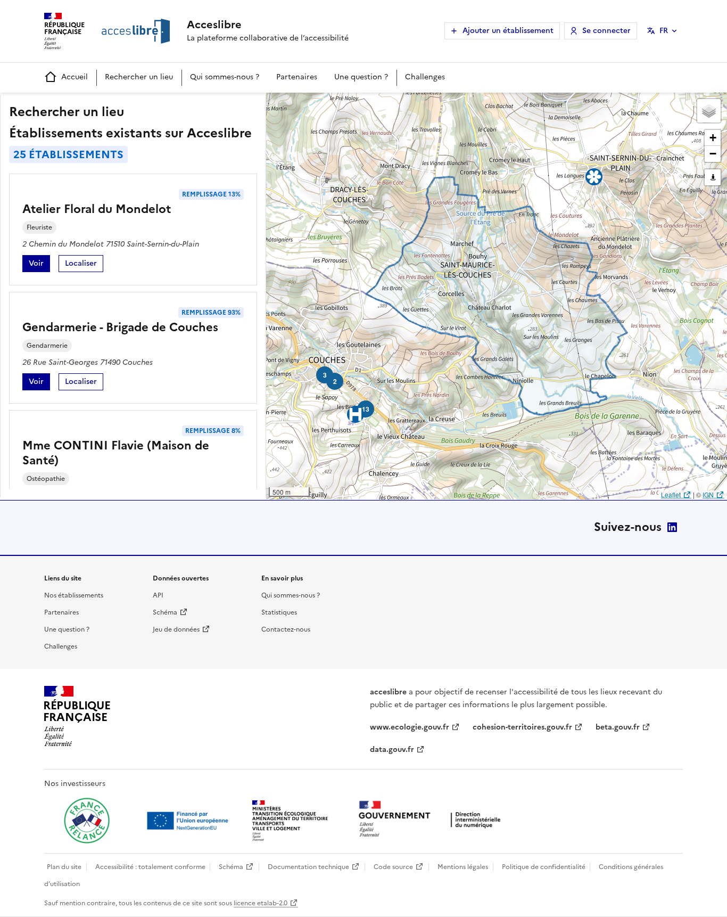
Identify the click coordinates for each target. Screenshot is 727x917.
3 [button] (325, 375)
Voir (39, 265)
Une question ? (361, 77)
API (158, 595)
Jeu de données (176, 629)
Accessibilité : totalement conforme (150, 867)
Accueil (74, 77)
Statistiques (279, 612)
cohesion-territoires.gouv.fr (522, 727)
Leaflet (671, 494)
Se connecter (606, 30)
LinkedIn (672, 527)
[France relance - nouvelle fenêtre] (86, 821)
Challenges (425, 77)
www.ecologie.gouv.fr (409, 727)
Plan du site (64, 867)
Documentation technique (308, 867)
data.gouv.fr (392, 749)
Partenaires (296, 77)
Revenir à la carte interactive (350, 105)
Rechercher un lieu (139, 77)
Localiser (84, 265)
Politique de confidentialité (543, 867)
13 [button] (365, 409)
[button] (709, 110)
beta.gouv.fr (618, 727)
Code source (393, 867)
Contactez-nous (285, 629)
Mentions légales (462, 867)
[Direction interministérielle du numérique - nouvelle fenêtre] (432, 820)
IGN (708, 494)
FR (663, 30)
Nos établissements (73, 595)
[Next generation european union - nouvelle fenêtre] (189, 821)
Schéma (165, 612)
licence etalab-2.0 (260, 903)
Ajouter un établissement (507, 30)
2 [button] (335, 381)
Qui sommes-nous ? (224, 77)
